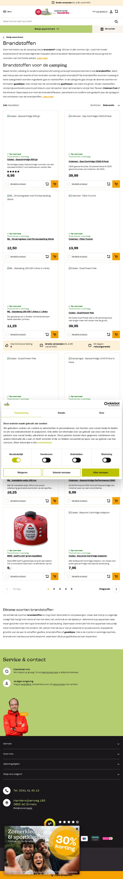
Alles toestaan (100, 472)
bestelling (26, 684)
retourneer (58, 684)
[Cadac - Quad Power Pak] (30, 374)
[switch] (46, 460)
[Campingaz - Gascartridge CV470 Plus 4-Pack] (92, 374)
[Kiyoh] (61, 824)
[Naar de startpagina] (51, 12)
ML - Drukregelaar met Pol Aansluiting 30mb (30, 239)
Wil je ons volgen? (12, 774)
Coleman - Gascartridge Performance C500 (92, 480)
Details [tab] (61, 413)
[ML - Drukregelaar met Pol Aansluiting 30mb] (30, 211)
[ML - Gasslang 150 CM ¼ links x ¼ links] (30, 284)
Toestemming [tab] (21, 413)
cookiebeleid (44, 442)
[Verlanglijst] (116, 11)
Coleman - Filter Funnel (81, 239)
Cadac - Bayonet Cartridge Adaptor (88, 556)
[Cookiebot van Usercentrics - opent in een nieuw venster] (106, 404)
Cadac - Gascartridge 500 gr (22, 160)
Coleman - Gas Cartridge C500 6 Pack (89, 162)
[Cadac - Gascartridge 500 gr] (30, 132)
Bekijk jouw (23, 808)
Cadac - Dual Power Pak (81, 313)
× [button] (76, 828)
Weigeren (22, 472)
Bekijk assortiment (45, 29)
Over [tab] (101, 413)
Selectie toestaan (61, 472)
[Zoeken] (116, 21)
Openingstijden (11, 764)
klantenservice (50, 672)
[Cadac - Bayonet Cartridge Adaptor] (92, 528)
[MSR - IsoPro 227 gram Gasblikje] (30, 528)
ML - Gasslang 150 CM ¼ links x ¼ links (27, 312)
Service (7, 744)
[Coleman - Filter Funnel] (92, 211)
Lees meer (42, 58)
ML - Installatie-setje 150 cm (21, 480)
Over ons (8, 754)
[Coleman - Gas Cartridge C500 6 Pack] (92, 132)
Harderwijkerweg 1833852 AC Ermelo (29, 802)
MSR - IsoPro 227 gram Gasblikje (24, 556)
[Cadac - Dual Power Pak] (92, 284)
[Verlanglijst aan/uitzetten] (47, 184)
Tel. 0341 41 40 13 (26, 790)
